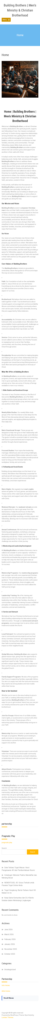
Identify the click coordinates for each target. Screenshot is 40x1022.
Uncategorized (10, 969)
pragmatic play (7, 842)
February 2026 (10, 939)
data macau (6, 991)
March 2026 (9, 934)
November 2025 (10, 949)
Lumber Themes (7, 1017)
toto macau (6, 985)
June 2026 (8, 929)
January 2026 (9, 944)
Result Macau (9, 998)
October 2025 (9, 954)
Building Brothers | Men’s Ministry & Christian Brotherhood (20, 10)
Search (4, 848)
